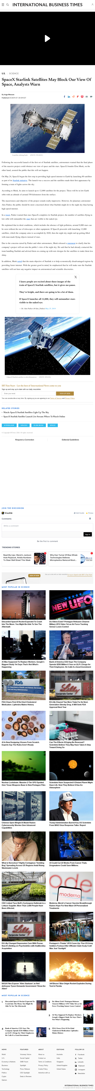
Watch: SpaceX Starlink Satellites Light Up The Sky (26, 413)
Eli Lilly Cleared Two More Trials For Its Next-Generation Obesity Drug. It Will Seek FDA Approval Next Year (68, 704)
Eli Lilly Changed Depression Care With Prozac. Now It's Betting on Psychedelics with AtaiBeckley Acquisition (24, 945)
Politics (4, 1073)
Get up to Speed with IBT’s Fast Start (79, 575)
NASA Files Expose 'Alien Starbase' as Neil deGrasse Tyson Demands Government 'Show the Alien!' (24, 986)
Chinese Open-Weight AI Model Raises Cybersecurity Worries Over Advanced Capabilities (18, 825)
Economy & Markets (9, 1062)
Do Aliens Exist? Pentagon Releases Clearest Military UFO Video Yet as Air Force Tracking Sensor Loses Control (69, 624)
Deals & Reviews (26, 1076)
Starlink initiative (20, 180)
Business (5, 1065)
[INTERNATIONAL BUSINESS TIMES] (47, 5)
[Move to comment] (91, 97)
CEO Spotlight (25, 1073)
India (58, 1058)
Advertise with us (44, 1073)
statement (71, 243)
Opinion (4, 1080)
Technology (5, 1069)
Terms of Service (56, 398)
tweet (8, 214)
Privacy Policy (70, 398)
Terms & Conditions (45, 1062)
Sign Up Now (34, 575)
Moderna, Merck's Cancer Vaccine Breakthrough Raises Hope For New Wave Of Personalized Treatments (70, 905)
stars (28, 218)
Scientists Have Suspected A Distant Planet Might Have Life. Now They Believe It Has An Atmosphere (71, 785)
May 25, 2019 (50, 308)
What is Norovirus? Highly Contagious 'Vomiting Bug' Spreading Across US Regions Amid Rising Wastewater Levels (23, 865)
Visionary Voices (25, 1054)
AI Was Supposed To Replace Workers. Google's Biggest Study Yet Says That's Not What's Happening (23, 664)
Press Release (25, 1069)
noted (19, 261)
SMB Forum (24, 1062)
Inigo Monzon (9, 95)
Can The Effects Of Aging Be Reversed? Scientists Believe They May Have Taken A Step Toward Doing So (70, 744)
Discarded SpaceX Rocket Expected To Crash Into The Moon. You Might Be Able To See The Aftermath (22, 624)
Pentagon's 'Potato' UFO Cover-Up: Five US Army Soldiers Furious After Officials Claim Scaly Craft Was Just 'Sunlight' (71, 945)
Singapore (60, 1062)
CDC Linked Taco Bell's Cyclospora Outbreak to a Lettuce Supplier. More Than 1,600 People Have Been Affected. (23, 905)
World (4, 1054)
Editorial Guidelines (70, 440)
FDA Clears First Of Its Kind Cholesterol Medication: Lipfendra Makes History (65, 1030)
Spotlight (23, 1065)
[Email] (87, 97)
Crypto (4, 1076)
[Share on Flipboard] (78, 97)
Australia (60, 1054)
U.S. (3, 1058)
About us (41, 1054)
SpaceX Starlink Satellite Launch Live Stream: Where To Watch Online (34, 417)
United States (61, 1069)
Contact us (42, 1058)
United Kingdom (62, 1065)
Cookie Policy (43, 1069)
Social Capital (24, 1058)
